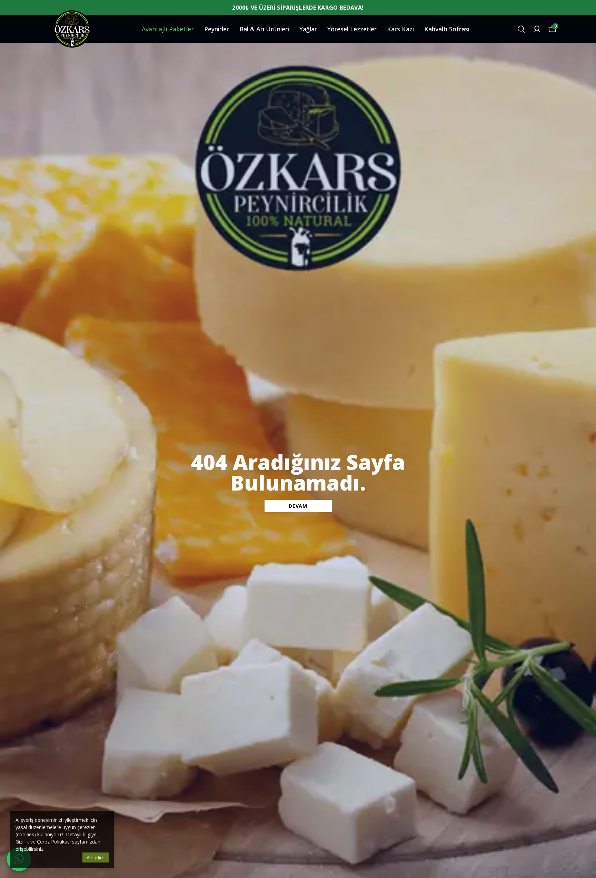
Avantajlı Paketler (168, 29)
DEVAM (298, 506)
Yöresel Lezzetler (352, 29)
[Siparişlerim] (537, 29)
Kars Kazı (400, 29)
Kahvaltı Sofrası (446, 29)
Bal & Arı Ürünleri (264, 29)
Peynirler (216, 29)
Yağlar (308, 29)
